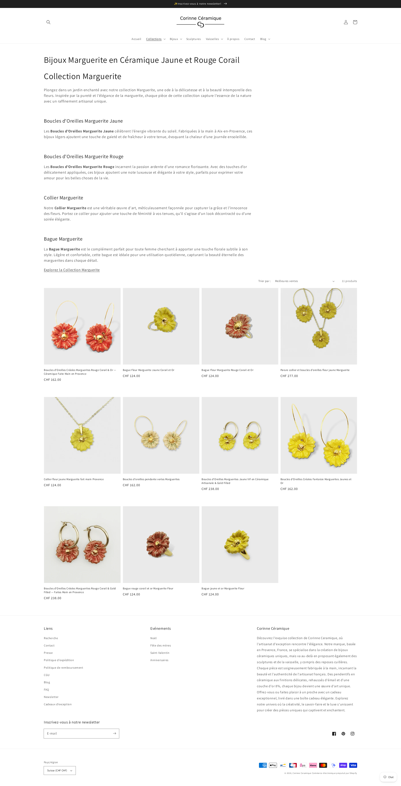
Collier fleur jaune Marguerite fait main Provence (74, 479)
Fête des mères (160, 645)
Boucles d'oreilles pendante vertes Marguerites (151, 479)
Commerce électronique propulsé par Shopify (334, 773)
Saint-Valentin (159, 653)
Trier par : (264, 281)
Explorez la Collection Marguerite (72, 269)
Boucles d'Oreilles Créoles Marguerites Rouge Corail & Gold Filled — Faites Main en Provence (80, 590)
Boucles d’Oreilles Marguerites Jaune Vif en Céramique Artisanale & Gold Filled (235, 481)
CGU (47, 675)
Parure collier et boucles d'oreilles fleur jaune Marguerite (315, 370)
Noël (153, 638)
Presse (48, 653)
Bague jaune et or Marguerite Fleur (223, 588)
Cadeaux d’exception (58, 704)
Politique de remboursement (63, 667)
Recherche (51, 638)
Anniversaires (159, 660)
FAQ (46, 689)
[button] (48, 22)
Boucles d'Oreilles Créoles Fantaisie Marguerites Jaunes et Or (316, 481)
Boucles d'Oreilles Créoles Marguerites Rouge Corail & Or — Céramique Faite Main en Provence (80, 372)
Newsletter (51, 697)
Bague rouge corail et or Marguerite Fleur (148, 588)
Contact (49, 645)
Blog (47, 682)
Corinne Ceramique (302, 773)
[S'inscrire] (114, 733)
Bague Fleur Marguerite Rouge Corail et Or (228, 370)
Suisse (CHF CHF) (57, 770)
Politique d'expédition (59, 660)
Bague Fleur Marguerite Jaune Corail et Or (149, 370)
